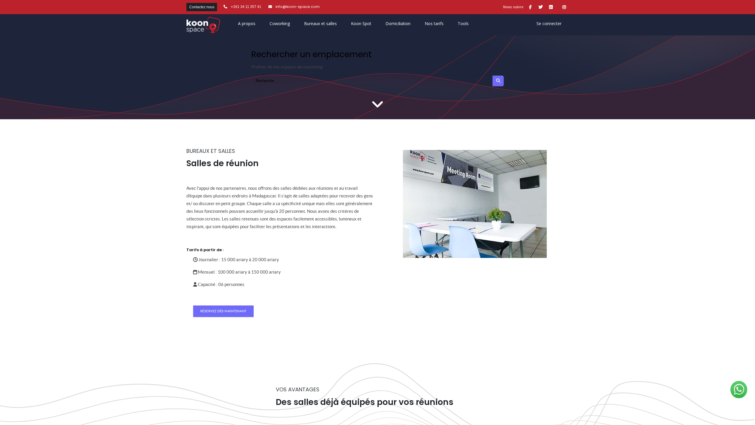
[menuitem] (361, 25)
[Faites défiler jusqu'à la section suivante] (377, 105)
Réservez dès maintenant (223, 311)
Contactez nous (201, 7)
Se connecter (549, 23)
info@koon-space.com (297, 6)
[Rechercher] (498, 81)
